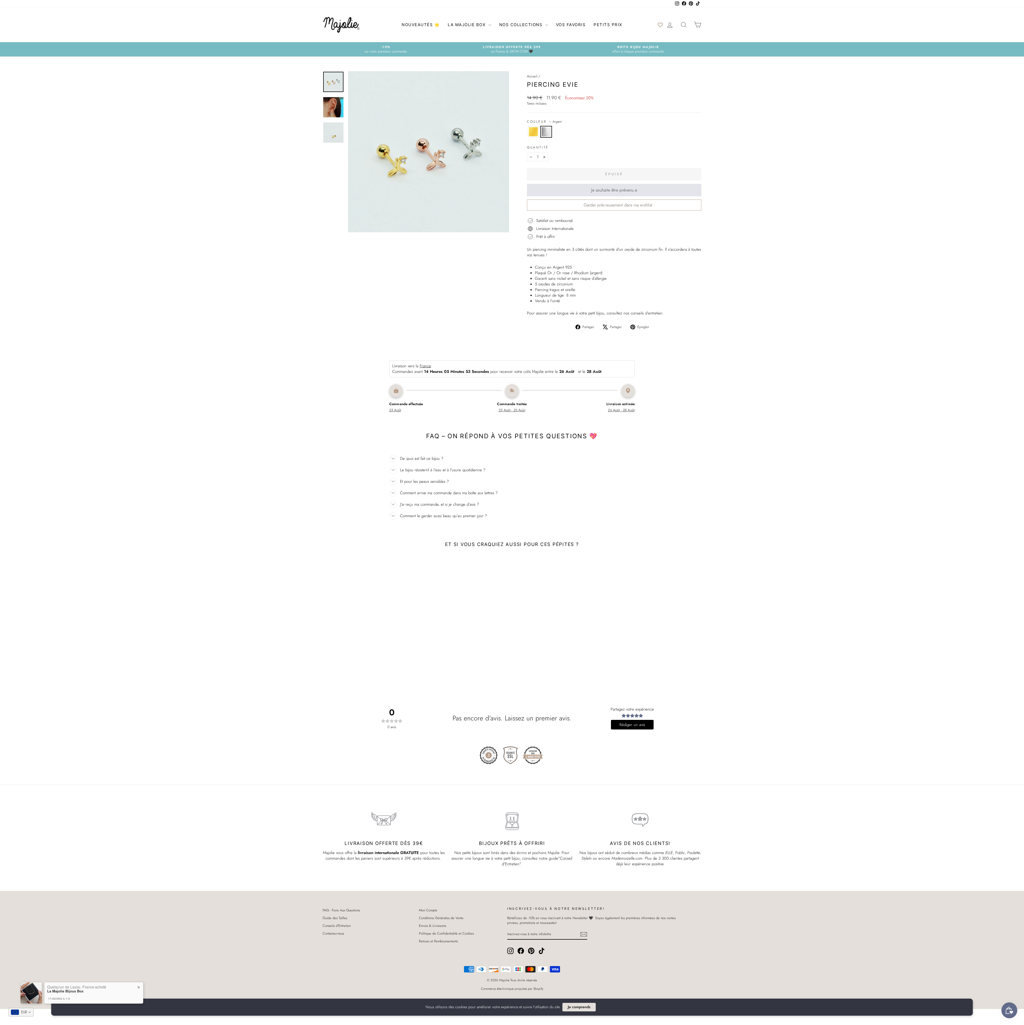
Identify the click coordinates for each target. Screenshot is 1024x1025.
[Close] (560, 471)
